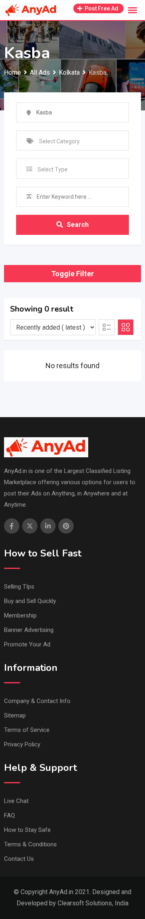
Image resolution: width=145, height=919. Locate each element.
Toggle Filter (72, 273)
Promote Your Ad (27, 644)
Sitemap (15, 715)
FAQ (9, 815)
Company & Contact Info (37, 701)
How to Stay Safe (27, 829)
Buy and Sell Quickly (30, 601)
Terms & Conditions (30, 844)
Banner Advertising (29, 630)
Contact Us (19, 858)
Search (78, 224)
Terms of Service (27, 730)
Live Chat (16, 801)
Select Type (52, 169)
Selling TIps (19, 586)
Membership (20, 615)
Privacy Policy (22, 744)
